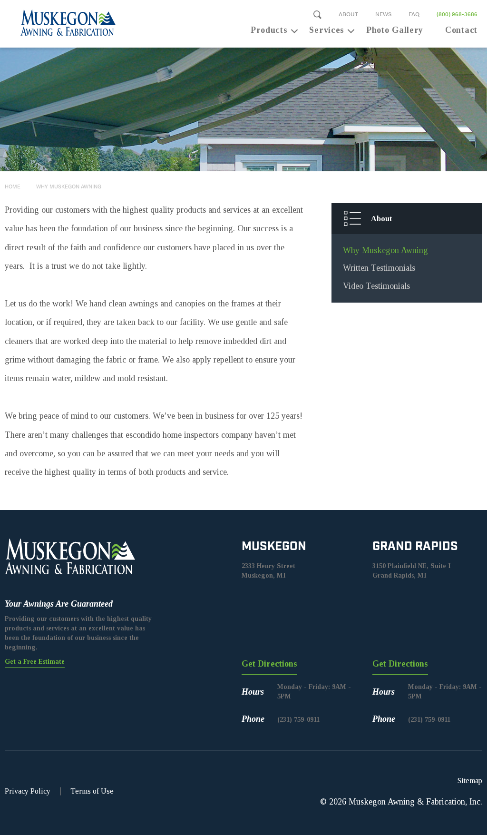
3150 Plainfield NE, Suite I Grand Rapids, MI (411, 570)
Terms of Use (92, 791)
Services (326, 30)
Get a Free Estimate (35, 661)
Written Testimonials (379, 268)
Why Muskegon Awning (68, 186)
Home (12, 186)
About (348, 14)
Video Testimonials (376, 286)
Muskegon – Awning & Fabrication (63, 23)
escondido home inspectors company (189, 435)
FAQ (414, 14)
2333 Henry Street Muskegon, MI (268, 570)
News (383, 14)
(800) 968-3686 (457, 14)
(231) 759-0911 (298, 719)
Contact (461, 30)
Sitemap (470, 780)
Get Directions (269, 663)
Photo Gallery (394, 30)
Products (269, 30)
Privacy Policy (27, 791)
